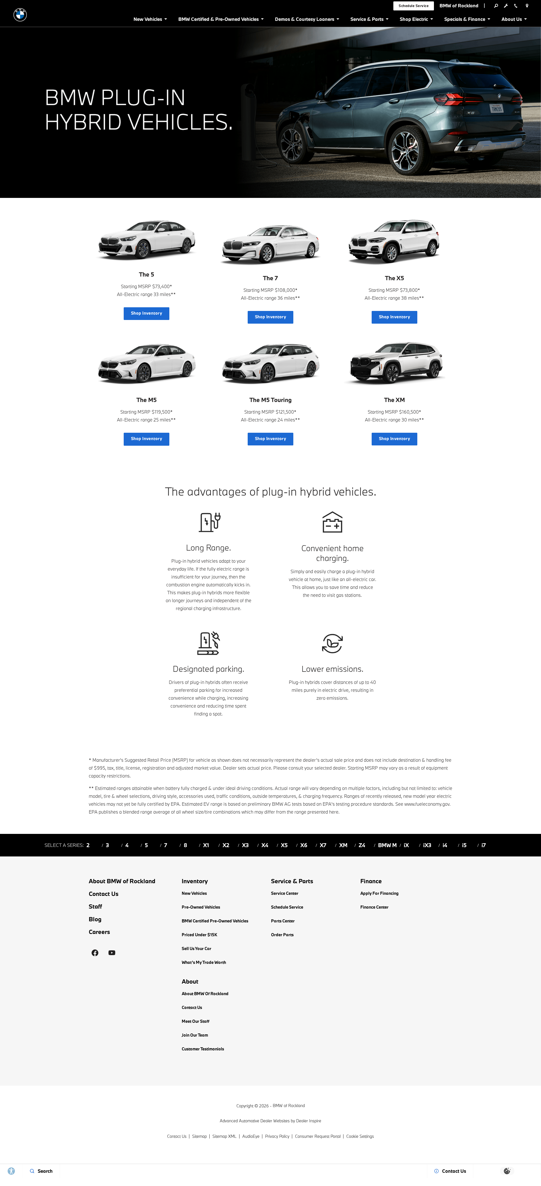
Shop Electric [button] (414, 20)
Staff (95, 906)
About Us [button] (511, 20)
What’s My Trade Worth (204, 962)
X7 (323, 845)
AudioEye (251, 1136)
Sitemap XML (224, 1136)
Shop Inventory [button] (146, 313)
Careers (99, 932)
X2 (226, 845)
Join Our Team (195, 1035)
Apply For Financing (379, 893)
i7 (484, 845)
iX (406, 845)
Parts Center (283, 921)
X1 (206, 845)
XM (343, 845)
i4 (445, 845)
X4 (264, 845)
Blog (95, 919)
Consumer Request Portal (318, 1136)
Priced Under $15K (199, 934)
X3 (245, 845)
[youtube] (112, 953)
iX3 (427, 845)
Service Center (284, 893)
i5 (464, 845)
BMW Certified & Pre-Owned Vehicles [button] (218, 20)
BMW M (387, 845)
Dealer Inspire (308, 1120)
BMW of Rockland (289, 1105)
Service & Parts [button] (366, 20)
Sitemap (199, 1136)
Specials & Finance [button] (464, 20)
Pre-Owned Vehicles (201, 907)
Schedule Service (287, 907)
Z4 (362, 845)
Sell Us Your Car (196, 948)
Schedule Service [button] (414, 5)
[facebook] (95, 953)
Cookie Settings (360, 1136)
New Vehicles (194, 893)
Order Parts (282, 934)
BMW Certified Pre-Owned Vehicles (215, 921)
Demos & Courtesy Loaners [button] (304, 20)
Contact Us (104, 894)
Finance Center (374, 907)
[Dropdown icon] (496, 5)
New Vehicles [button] (147, 20)
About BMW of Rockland (122, 881)
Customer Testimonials (203, 1049)
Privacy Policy (277, 1136)
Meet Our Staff (195, 1021)
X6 (303, 845)
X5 (284, 845)
